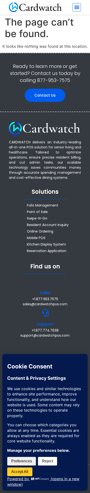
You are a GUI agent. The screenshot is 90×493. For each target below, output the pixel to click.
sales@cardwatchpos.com (45, 304)
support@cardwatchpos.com (45, 335)
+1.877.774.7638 (45, 330)
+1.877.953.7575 (45, 299)
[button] (76, 7)
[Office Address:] (45, 344)
